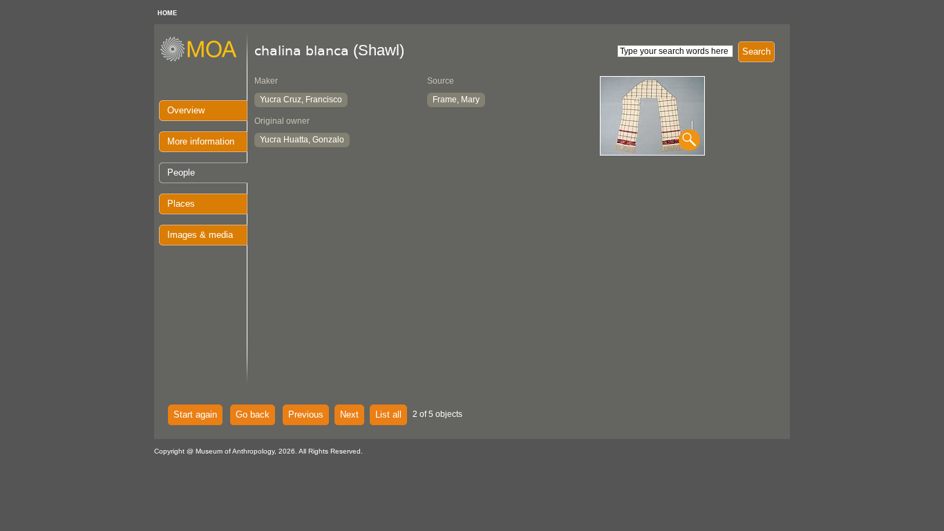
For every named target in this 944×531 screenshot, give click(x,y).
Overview (186, 110)
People (181, 172)
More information (200, 141)
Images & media (200, 235)
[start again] (203, 59)
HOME (167, 13)
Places (181, 203)
